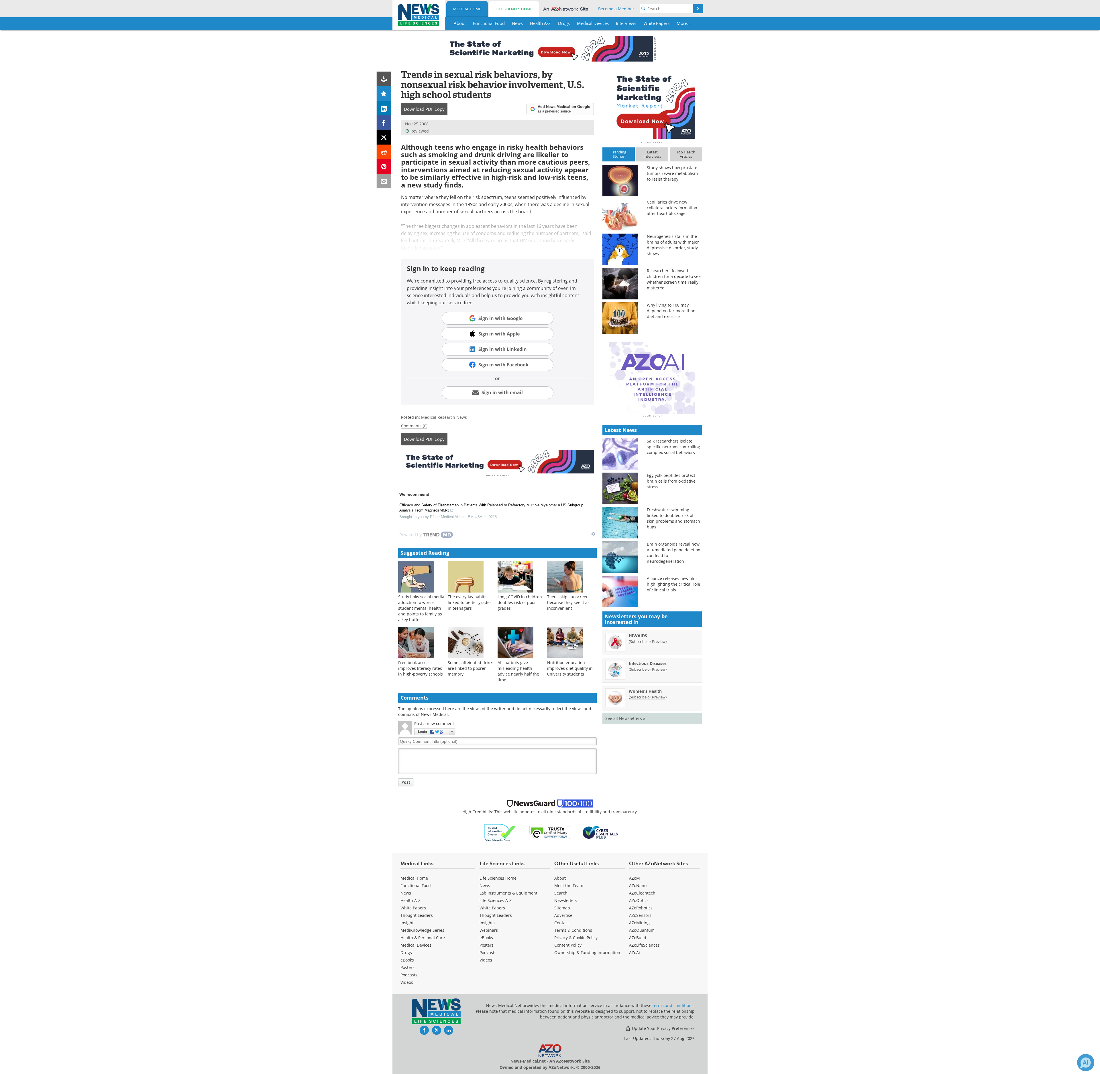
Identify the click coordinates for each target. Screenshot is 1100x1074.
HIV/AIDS (638, 635)
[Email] (384, 181)
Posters (407, 967)
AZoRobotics (641, 908)
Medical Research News (444, 417)
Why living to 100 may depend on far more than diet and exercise (671, 310)
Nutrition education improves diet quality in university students (570, 668)
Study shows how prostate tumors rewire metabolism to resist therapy (672, 173)
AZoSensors (640, 915)
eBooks (407, 960)
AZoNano (638, 885)
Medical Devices (415, 945)
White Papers (413, 908)
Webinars (489, 930)
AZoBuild (637, 937)
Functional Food (415, 885)
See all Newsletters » (625, 718)
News (405, 893)
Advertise (563, 915)
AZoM (634, 878)
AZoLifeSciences (644, 945)
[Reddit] (384, 152)
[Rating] (384, 93)
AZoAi (634, 952)
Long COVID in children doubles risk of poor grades (520, 602)
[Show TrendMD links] (593, 534)
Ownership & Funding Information (587, 952)
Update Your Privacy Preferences (663, 1028)
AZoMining (639, 922)
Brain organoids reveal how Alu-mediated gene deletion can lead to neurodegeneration (673, 552)
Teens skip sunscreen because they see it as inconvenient (568, 602)
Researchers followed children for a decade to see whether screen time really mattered (674, 279)
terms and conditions (673, 1005)
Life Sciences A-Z (496, 900)
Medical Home (467, 8)
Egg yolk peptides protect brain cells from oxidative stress (671, 481)
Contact (561, 922)
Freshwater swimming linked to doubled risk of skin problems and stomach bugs (673, 518)
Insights (408, 922)
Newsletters (565, 900)
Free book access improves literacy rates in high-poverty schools (420, 668)
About (560, 878)
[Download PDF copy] (384, 79)
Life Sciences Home (514, 8)
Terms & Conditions (573, 930)
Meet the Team (568, 885)
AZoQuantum (642, 930)
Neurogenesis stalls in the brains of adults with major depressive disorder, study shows (673, 245)
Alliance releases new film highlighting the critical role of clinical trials (673, 584)
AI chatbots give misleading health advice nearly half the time (518, 671)
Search (560, 893)
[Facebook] (384, 122)
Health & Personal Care (422, 937)
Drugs (406, 952)
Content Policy (568, 945)
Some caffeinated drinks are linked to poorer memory (471, 668)
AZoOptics (639, 900)
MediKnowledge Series (422, 930)
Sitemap (562, 908)
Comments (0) (414, 426)
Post (405, 782)
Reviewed (419, 131)
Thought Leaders (416, 915)
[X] (384, 137)
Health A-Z (410, 900)
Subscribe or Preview (647, 641)
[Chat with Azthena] (1085, 1062)
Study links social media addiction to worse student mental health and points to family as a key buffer (421, 608)
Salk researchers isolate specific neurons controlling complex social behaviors (673, 446)
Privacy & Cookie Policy (576, 937)
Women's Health (645, 691)
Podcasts (408, 975)
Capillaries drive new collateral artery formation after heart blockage (672, 207)
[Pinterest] (384, 166)
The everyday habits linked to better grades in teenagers (470, 602)
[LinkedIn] (384, 108)
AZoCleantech (642, 893)
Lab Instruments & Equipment (508, 893)
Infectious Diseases (648, 663)
